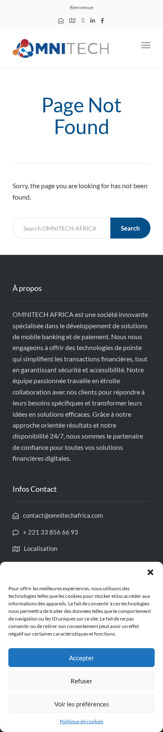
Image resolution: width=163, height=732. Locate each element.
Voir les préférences (81, 704)
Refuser (81, 681)
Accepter (81, 658)
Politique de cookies (81, 721)
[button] (150, 572)
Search (130, 228)
